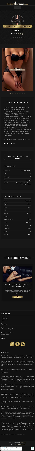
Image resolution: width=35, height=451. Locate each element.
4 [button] (17, 93)
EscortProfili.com (20, 444)
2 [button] (12, 93)
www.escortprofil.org (19, 401)
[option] (17, 69)
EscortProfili (22, 442)
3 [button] (15, 93)
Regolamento (4, 320)
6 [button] (22, 93)
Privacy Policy (4, 317)
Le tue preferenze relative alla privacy (12, 447)
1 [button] (10, 93)
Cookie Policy (4, 318)
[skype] (23, 344)
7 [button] (25, 93)
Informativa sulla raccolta (6, 449)
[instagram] (17, 344)
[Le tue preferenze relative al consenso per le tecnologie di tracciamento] (32, 448)
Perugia (21, 34)
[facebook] (12, 344)
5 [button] (20, 93)
